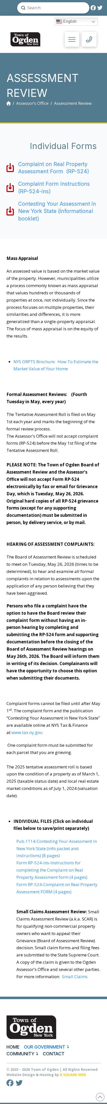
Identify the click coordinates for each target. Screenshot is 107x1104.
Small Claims (75, 976)
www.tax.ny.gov (26, 732)
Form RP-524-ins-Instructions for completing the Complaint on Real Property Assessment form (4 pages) (51, 870)
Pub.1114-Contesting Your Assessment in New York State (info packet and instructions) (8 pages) (56, 848)
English (69, 21)
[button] (72, 39)
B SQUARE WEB (73, 1074)
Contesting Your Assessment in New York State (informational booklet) (57, 211)
